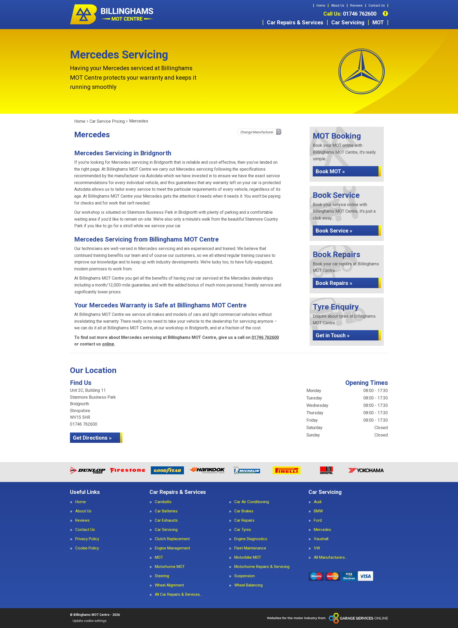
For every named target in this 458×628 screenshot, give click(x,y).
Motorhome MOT (170, 567)
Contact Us (376, 5)
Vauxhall (321, 539)
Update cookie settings (90, 621)
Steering (162, 576)
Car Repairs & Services (295, 22)
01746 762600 (349, 13)
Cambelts (163, 502)
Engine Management (172, 548)
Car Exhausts (166, 520)
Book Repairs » (334, 283)
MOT (378, 22)
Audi (318, 502)
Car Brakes (243, 511)
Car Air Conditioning (251, 502)
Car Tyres (242, 530)
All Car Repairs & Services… (178, 595)
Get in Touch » (333, 335)
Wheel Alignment (169, 585)
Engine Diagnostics (250, 539)
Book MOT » (330, 171)
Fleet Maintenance (250, 548)
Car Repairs (244, 520)
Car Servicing (347, 22)
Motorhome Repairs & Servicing (261, 567)
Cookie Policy (87, 548)
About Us (337, 5)
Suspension (244, 576)
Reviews (356, 5)
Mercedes (322, 530)
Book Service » (334, 230)
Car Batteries (166, 511)
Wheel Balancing (248, 585)
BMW (318, 511)
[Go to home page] (112, 14)
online (108, 344)
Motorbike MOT (247, 557)
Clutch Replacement (172, 539)
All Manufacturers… (330, 557)
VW (317, 548)
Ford (318, 520)
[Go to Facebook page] (385, 13)
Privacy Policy (87, 539)
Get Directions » (92, 438)
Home (320, 5)
